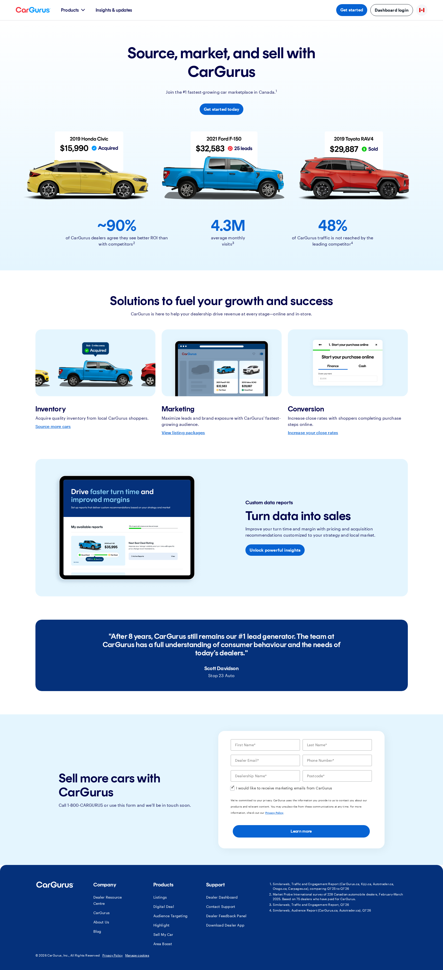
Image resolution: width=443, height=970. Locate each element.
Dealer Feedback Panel (226, 916)
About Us (101, 922)
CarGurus (101, 912)
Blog (97, 931)
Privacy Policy (274, 812)
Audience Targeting (170, 916)
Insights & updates (114, 10)
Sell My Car (163, 934)
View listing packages (183, 432)
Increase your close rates (313, 432)
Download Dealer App (225, 925)
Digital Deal (163, 906)
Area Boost (162, 944)
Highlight (161, 925)
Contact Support (220, 906)
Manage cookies (137, 955)
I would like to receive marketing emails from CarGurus (284, 788)
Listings (160, 897)
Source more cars (53, 426)
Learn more (301, 831)
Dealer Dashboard (222, 897)
